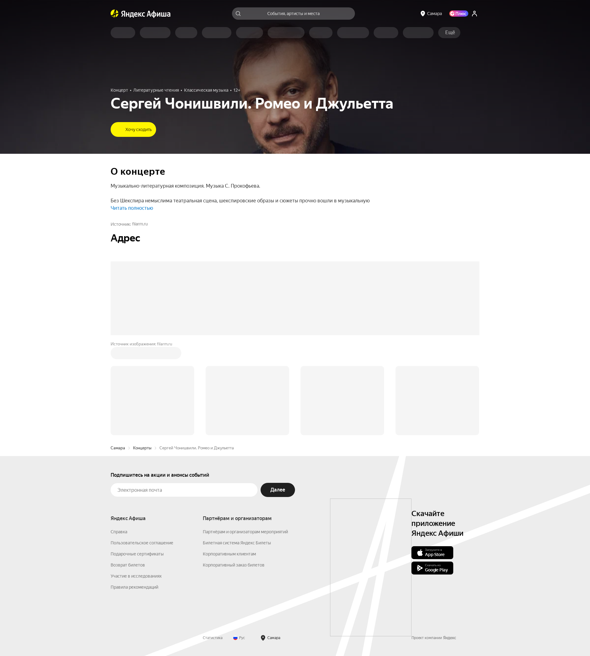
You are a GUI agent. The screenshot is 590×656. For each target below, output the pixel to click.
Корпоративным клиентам (229, 460)
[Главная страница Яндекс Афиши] (115, 14)
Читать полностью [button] (132, 208)
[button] (450, 32)
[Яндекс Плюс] (458, 13)
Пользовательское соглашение (142, 449)
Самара (118, 354)
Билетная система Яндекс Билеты (237, 449)
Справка (119, 438)
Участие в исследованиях (136, 482)
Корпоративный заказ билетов (234, 471)
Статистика (212, 545)
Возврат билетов (128, 471)
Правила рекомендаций (134, 493)
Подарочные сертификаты (137, 460)
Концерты (142, 354)
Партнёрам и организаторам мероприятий (245, 438)
